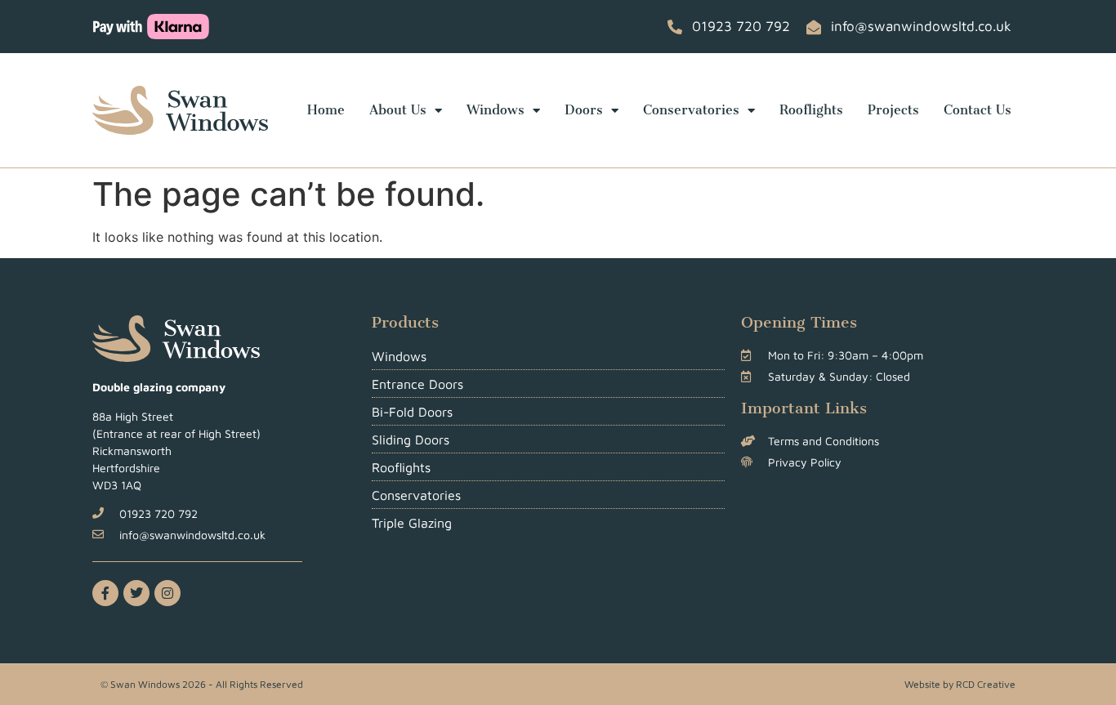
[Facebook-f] (105, 593)
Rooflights (811, 110)
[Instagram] (167, 593)
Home (326, 110)
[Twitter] (136, 593)
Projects (893, 110)
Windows (495, 110)
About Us (397, 110)
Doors (584, 110)
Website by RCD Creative (960, 684)
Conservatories (691, 110)
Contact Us (977, 110)
